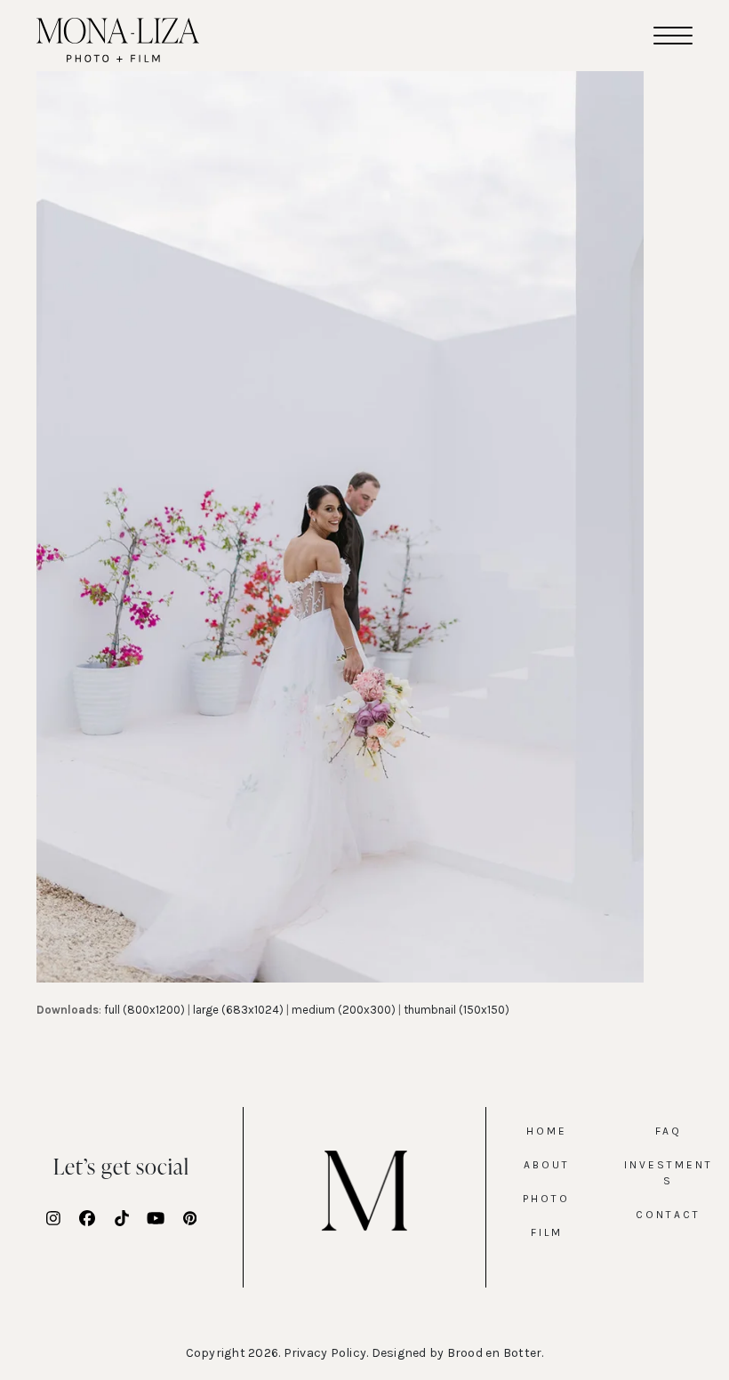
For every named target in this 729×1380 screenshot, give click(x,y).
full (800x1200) (144, 1009)
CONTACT (668, 1214)
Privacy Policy (325, 1352)
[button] (673, 35)
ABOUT (547, 1165)
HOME (546, 1131)
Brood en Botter (494, 1352)
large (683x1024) (238, 1009)
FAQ (668, 1131)
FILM (547, 1232)
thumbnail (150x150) (456, 1009)
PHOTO (546, 1198)
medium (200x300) (344, 1009)
